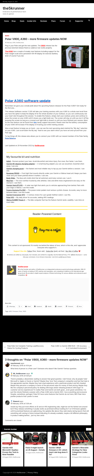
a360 (10, 311)
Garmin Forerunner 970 (15, 195)
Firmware (15, 311)
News (7, 36)
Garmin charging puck (15, 169)
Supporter (79, 21)
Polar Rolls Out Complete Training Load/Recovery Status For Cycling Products (25, 347)
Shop (14, 21)
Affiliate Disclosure (76, 255)
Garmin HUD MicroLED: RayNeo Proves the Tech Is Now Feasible (10, 451)
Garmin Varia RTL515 (14, 185)
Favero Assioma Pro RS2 (16, 190)
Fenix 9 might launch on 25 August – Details (35, 449)
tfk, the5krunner (19, 374)
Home (6, 21)
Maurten (9, 181)
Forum (62, 21)
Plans (53, 21)
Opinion (75, 443)
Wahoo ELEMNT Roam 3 (15, 200)
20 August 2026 (53, 457)
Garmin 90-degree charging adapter (20, 164)
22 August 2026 (7, 457)
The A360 (9, 51)
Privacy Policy (33, 473)
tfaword (16, 401)
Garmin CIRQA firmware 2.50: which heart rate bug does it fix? (58, 451)
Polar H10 (10, 197)
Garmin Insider (10, 429)
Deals (22, 21)
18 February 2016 (10, 42)
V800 (43, 46)
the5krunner (14, 8)
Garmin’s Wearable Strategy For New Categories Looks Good (80, 451)
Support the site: (20, 251)
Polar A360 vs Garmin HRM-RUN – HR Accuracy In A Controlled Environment (69, 347)
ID (26, 275)
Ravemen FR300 (12, 173)
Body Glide (10, 178)
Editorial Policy (62, 255)
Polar (20, 311)
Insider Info (31, 21)
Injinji (8, 161)
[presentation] (87, 429)
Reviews (43, 21)
